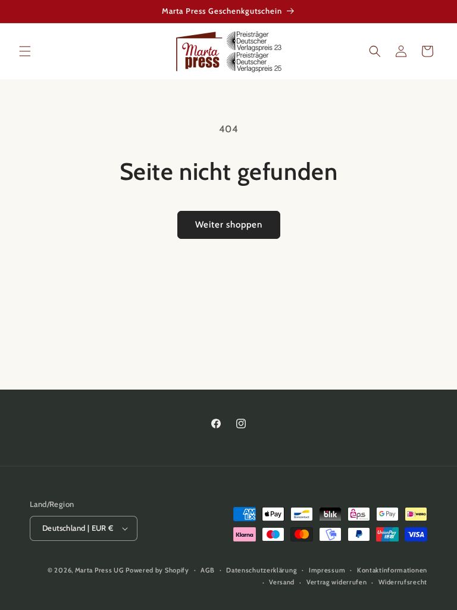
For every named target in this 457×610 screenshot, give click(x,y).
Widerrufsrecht (402, 582)
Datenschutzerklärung (261, 570)
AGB (207, 570)
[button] (25, 51)
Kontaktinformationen (392, 570)
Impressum (327, 570)
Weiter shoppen (228, 224)
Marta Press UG (99, 570)
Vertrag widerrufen (336, 582)
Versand (282, 582)
